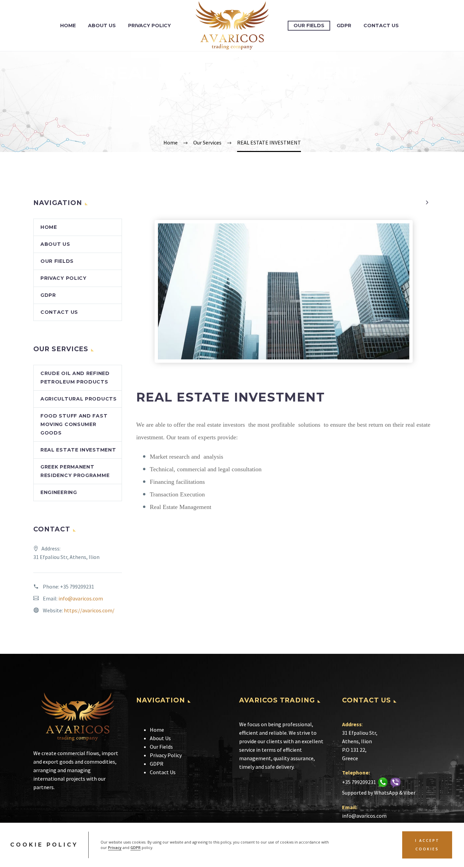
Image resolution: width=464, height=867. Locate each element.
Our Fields (308, 25)
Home (68, 25)
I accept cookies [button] (427, 844)
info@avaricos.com (80, 598)
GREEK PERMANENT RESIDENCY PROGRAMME (74, 471)
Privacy (115, 847)
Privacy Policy (149, 25)
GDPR (135, 847)
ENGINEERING (58, 492)
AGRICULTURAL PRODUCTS (78, 399)
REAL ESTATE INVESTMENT (78, 450)
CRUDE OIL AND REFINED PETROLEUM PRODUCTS (75, 377)
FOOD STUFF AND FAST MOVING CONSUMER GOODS (73, 424)
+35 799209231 (77, 586)
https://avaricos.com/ (89, 610)
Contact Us (381, 25)
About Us (102, 25)
